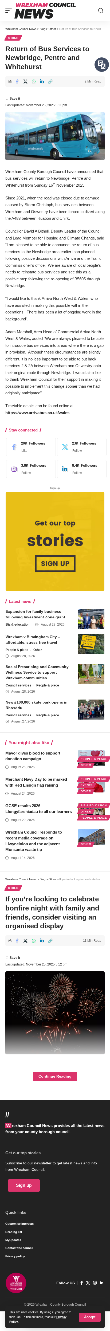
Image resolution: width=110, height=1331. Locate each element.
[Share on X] (25, 81)
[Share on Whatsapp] (33, 81)
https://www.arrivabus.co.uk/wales (37, 412)
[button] (90, 1317)
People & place (17, 650)
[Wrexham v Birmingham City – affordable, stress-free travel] (91, 644)
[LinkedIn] (80, 469)
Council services (18, 685)
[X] (80, 447)
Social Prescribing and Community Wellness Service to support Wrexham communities (37, 672)
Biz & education (17, 624)
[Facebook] (29, 447)
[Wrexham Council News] (45, 11)
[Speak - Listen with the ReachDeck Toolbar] (102, 64)
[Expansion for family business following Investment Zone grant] (91, 619)
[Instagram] (29, 469)
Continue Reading (55, 1076)
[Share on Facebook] (17, 81)
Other (13, 37)
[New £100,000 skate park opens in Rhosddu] (91, 710)
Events (87, 785)
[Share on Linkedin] (42, 81)
